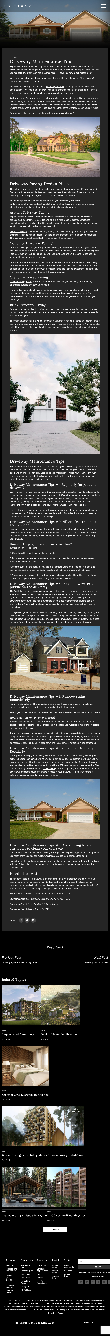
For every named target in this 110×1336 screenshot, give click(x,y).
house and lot (65, 254)
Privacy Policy (89, 1322)
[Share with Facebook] (21, 920)
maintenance (62, 473)
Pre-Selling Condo (25, 1282)
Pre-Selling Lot (27, 1271)
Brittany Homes (33, 220)
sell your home (46, 98)
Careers (40, 1278)
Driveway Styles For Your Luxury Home (19, 960)
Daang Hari (47, 207)
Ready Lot (25, 1287)
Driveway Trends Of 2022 (37, 909)
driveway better (46, 717)
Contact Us (41, 1265)
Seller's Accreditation (42, 1282)
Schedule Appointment (42, 1270)
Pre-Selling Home (25, 1266)
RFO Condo (25, 1274)
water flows (58, 578)
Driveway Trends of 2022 (96, 960)
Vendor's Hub (55, 1277)
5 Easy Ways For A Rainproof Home (42, 904)
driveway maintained (20, 885)
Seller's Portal (55, 1272)
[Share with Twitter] (27, 920)
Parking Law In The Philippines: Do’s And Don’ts (48, 893)
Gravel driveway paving (21, 281)
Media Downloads (69, 1266)
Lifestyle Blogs (9, 1291)
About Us (10, 1265)
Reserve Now (67, 1275)
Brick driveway (17, 309)
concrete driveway (41, 852)
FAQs (39, 1274)
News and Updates (10, 1286)
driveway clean (43, 755)
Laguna (23, 101)
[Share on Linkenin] (33, 920)
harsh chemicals (28, 861)
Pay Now (68, 1271)
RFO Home (25, 1278)
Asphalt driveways (18, 231)
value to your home (55, 86)
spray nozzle (49, 768)
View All (55, 1229)
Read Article (6, 1039)
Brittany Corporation (19, 204)
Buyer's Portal (55, 1266)
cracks (83, 529)
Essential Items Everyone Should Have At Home (48, 899)
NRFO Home (26, 1290)
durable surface (27, 250)
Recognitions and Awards (11, 1270)
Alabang (72, 207)
